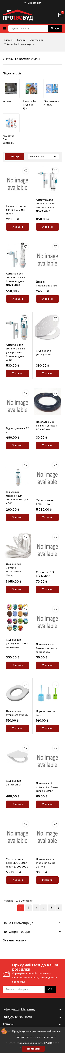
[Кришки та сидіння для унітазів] (31, 88)
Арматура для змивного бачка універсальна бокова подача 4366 (15, 352)
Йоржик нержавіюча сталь (47, 284)
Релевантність (43, 157)
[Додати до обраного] (26, 171)
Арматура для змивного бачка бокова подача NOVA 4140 (45, 206)
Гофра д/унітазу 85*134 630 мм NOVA (16, 210)
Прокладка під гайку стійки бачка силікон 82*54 (47, 787)
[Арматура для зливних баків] (11, 123)
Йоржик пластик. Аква (46, 713)
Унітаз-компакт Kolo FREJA (45, 502)
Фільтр (12, 155)
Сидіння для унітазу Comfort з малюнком (17, 644)
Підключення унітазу (51, 103)
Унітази (7, 101)
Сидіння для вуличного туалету (17, 713)
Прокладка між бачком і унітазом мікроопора (46, 648)
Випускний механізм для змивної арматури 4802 (17, 498)
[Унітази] (11, 88)
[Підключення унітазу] (52, 88)
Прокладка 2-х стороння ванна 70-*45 (45, 863)
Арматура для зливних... (8, 139)
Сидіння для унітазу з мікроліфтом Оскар (13, 570)
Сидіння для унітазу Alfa (13, 783)
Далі (58, 908)
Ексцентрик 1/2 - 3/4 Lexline (46, 574)
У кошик (17, 227)
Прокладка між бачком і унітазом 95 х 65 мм (46, 426)
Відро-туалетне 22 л (17, 430)
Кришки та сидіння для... (29, 104)
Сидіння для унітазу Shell (44, 353)
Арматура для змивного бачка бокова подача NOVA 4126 (15, 279)
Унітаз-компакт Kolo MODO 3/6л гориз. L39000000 (17, 863)
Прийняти (33, 1049)
